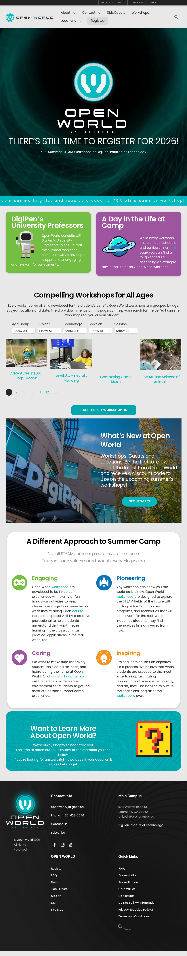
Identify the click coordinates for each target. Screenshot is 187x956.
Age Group (20, 324)
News (55, 882)
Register (97, 20)
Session (120, 324)
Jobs (121, 868)
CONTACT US (136, 2)
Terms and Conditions (133, 916)
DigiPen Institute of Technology (140, 825)
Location (95, 324)
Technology (72, 324)
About (65, 12)
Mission (56, 896)
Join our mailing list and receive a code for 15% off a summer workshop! (93, 200)
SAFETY (121, 2)
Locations (68, 20)
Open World (25, 840)
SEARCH (152, 2)
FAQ (54, 875)
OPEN (93, 112)
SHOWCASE (107, 2)
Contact (88, 12)
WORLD (93, 123)
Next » (62, 392)
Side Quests (59, 889)
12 (47, 392)
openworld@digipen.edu (68, 807)
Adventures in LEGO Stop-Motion (26, 376)
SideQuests (116, 12)
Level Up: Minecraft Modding (71, 378)
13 (55, 392)
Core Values (127, 889)
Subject (44, 324)
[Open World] (30, 19)
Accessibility (127, 875)
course (77, 611)
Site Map (57, 909)
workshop (124, 696)
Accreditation (128, 882)
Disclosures (126, 896)
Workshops (140, 12)
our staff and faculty (68, 676)
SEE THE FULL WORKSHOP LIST (106, 410)
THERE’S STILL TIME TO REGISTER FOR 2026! (93, 141)
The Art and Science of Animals (161, 379)
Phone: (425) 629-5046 (67, 815)
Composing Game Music (116, 379)
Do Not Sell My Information (137, 903)
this (173, 248)
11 (39, 392)
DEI (53, 903)
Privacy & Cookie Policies (136, 909)
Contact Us (59, 824)
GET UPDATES (139, 501)
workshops (59, 587)
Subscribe (58, 833)
